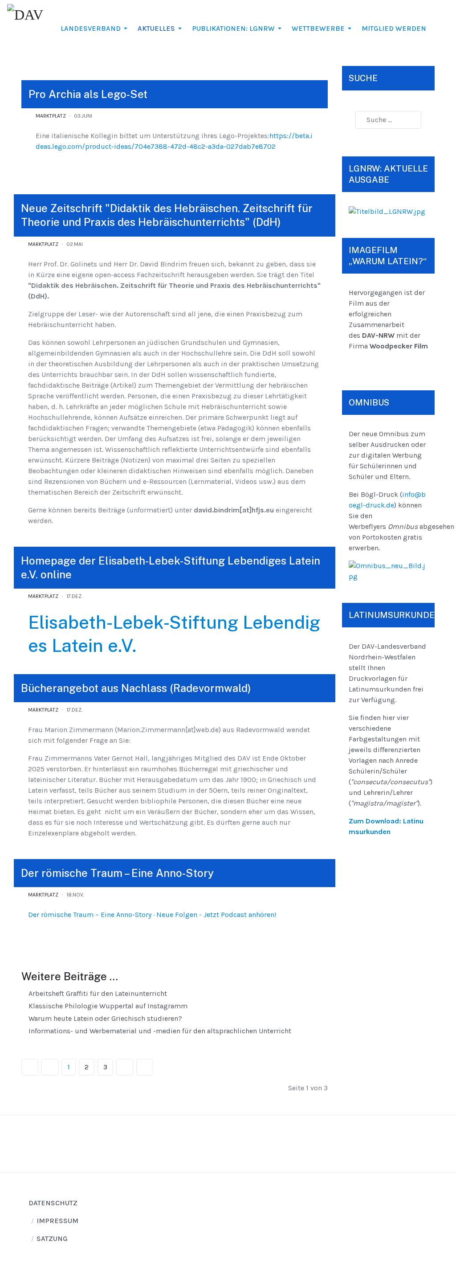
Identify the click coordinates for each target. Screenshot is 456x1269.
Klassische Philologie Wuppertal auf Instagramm (107, 1006)
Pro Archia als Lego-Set (87, 94)
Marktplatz (51, 116)
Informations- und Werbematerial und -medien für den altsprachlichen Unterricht (159, 1031)
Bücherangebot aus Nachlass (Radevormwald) (136, 688)
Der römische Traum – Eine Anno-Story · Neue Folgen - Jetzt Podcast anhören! (152, 914)
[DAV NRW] (26, 27)
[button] (95, 28)
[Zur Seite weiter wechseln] (124, 1067)
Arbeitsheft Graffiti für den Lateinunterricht (97, 993)
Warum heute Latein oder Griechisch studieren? (104, 1018)
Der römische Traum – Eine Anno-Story (117, 873)
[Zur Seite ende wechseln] (144, 1067)
